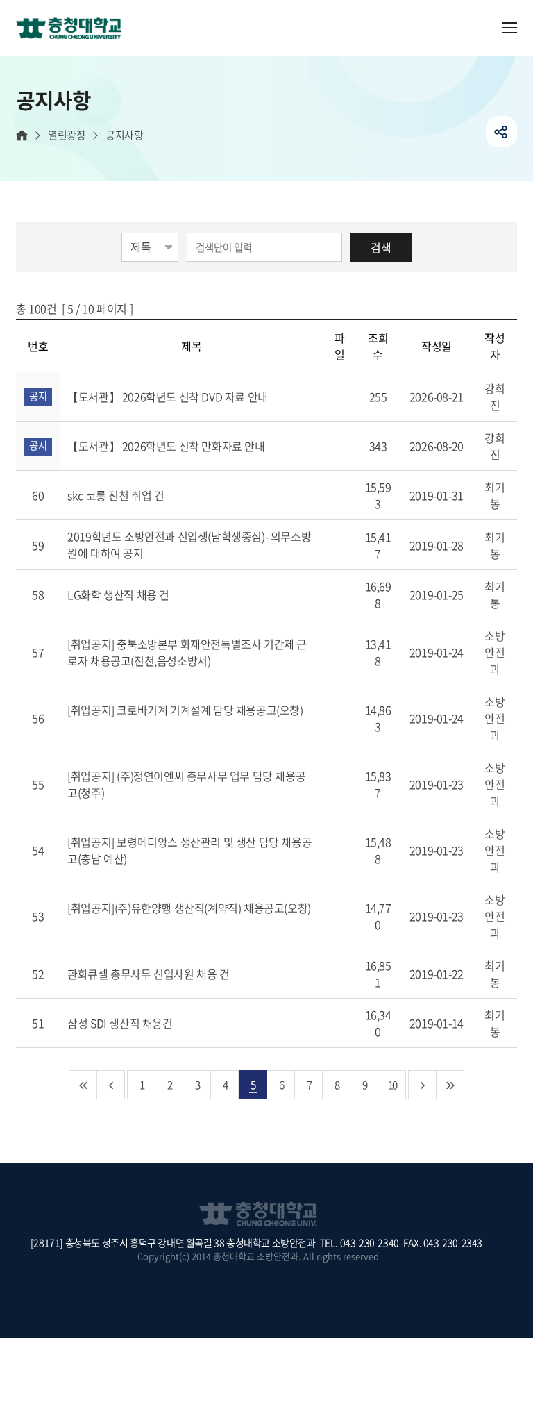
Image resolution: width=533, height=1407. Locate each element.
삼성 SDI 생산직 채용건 (121, 1023)
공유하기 (501, 131)
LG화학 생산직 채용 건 (119, 594)
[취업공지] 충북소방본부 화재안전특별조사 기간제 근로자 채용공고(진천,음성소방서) (187, 652)
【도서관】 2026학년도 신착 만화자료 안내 (167, 446)
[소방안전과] (74, 29)
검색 (381, 247)
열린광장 (66, 135)
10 (392, 1084)
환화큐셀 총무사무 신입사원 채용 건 (149, 973)
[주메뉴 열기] (509, 27)
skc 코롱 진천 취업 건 (117, 495)
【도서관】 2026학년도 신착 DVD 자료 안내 (168, 396)
